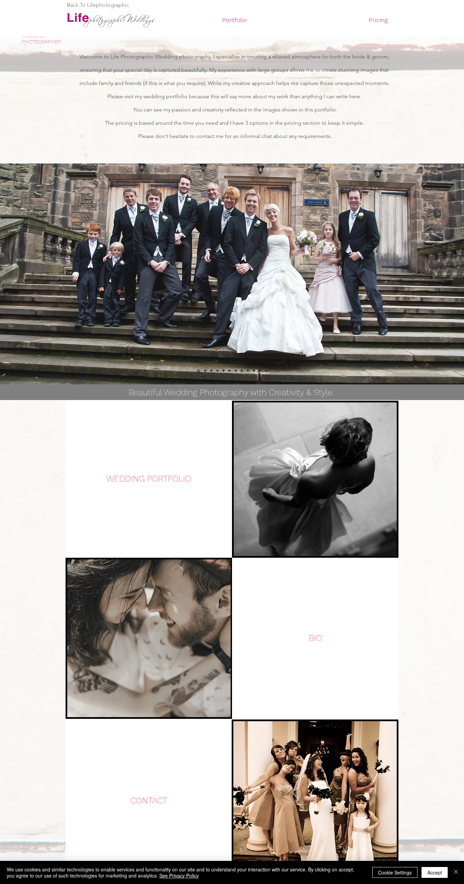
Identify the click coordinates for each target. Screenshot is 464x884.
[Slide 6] (242, 371)
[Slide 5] (236, 371)
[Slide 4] (223, 371)
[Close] (456, 872)
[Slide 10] (254, 371)
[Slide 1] (230, 371)
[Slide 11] (260, 371)
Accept (434, 872)
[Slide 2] (198, 370)
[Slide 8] (211, 371)
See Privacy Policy (179, 875)
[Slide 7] (205, 371)
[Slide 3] (217, 371)
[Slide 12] (266, 371)
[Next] (424, 274)
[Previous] (40, 274)
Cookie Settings (395, 872)
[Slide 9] (248, 371)
